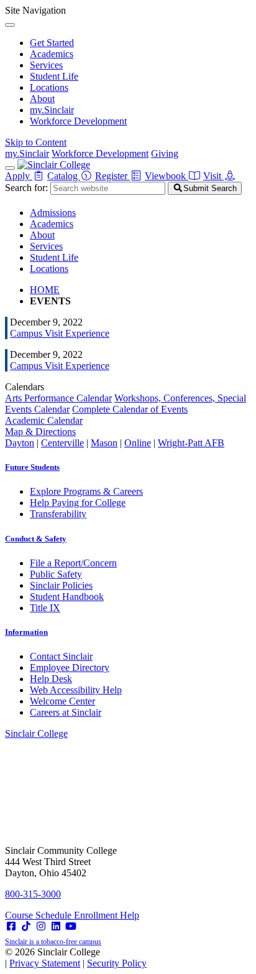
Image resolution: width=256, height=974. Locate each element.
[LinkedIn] (56, 926)
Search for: (26, 187)
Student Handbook (67, 596)
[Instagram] (41, 926)
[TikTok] (26, 926)
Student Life (54, 76)
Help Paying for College (78, 502)
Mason (104, 443)
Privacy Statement (44, 963)
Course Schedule (39, 915)
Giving (164, 153)
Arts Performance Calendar (58, 398)
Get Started (52, 42)
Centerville (62, 443)
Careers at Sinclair (65, 712)
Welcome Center (62, 701)
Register (112, 176)
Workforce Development (78, 121)
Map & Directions (40, 431)
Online (137, 443)
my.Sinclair (52, 110)
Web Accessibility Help (76, 690)
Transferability (58, 513)
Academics (51, 54)
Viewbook (166, 176)
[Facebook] (11, 926)
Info (26, 632)
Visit (213, 176)
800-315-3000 (33, 894)
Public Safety (56, 574)
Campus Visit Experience (59, 333)
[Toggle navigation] (10, 168)
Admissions (53, 212)
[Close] (10, 25)
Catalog (63, 176)
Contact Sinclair (61, 656)
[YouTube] (71, 926)
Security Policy (117, 963)
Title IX (45, 607)
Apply (18, 176)
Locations (49, 87)
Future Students (32, 467)
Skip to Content (35, 142)
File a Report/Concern (73, 563)
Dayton (19, 443)
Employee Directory (69, 667)
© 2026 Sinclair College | (76, 957)
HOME (45, 289)
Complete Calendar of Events (130, 409)
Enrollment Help (106, 915)
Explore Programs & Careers (86, 491)
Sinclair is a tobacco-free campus (53, 941)
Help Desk (51, 678)
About (42, 98)
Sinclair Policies (61, 585)
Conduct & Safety (35, 538)
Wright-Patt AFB (191, 443)
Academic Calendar (44, 420)
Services (46, 65)
